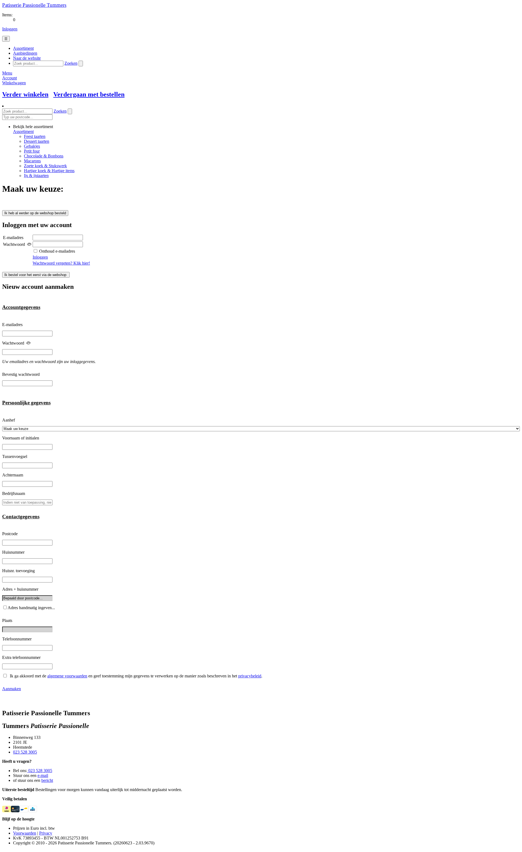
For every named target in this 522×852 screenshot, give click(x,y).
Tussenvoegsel (14, 456)
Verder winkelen (25, 94)
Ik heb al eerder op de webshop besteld (35, 213)
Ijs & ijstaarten (36, 175)
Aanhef (8, 420)
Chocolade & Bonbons (43, 156)
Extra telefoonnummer (21, 657)
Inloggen (9, 29)
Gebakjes (32, 146)
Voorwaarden (24, 833)
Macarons (32, 161)
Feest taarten (34, 136)
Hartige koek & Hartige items (49, 170)
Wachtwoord (13, 343)
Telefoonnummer (17, 639)
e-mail (43, 775)
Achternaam (12, 475)
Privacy (45, 833)
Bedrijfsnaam (13, 493)
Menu (7, 73)
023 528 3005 (25, 752)
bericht (47, 780)
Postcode (10, 533)
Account (9, 78)
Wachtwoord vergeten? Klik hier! (61, 263)
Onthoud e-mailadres (56, 251)
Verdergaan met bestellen (89, 94)
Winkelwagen (14, 82)
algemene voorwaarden (67, 676)
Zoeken (70, 63)
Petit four (32, 151)
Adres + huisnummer (20, 589)
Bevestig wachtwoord (21, 374)
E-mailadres (12, 324)
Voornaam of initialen (20, 438)
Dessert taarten (36, 141)
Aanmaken (11, 688)
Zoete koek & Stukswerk (45, 165)
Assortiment (23, 131)
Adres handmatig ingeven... (31, 607)
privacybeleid (249, 676)
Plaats (7, 620)
